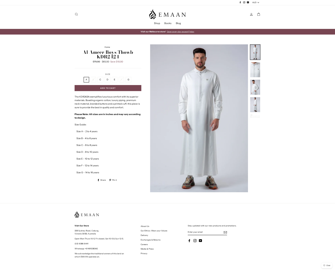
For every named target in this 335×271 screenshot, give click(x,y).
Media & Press (147, 249)
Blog (178, 23)
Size (107, 74)
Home (107, 47)
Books (167, 23)
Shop (157, 23)
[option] (167, 31)
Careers (144, 244)
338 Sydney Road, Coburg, (87, 231)
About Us (145, 226)
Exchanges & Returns (151, 240)
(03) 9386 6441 (81, 243)
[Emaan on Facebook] (189, 240)
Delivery (144, 235)
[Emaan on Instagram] (195, 240)
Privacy (144, 253)
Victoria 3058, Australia (85, 234)
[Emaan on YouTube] (200, 240)
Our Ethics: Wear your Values (154, 231)
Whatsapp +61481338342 (86, 248)
